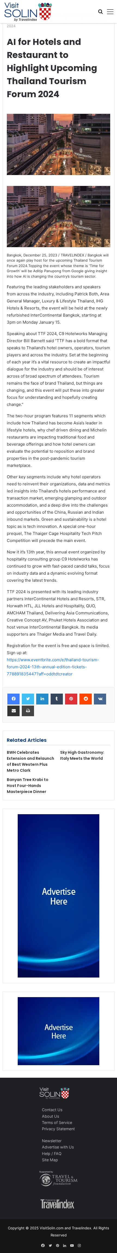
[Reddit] (85, 699)
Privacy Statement (58, 1128)
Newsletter (51, 1140)
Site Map (50, 1159)
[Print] (28, 711)
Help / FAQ (51, 1153)
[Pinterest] (71, 699)
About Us (50, 1116)
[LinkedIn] (42, 699)
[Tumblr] (57, 699)
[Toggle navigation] (108, 12)
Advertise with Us (58, 1147)
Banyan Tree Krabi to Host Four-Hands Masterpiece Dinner (27, 785)
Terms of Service (57, 1122)
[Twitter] (28, 699)
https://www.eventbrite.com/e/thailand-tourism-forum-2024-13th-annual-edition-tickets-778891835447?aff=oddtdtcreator (53, 666)
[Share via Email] (13, 711)
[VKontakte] (100, 699)
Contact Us (52, 1109)
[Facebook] (13, 699)
